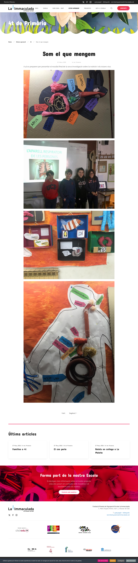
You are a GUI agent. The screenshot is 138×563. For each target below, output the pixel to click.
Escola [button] (45, 8)
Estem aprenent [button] (74, 8)
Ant (63, 413)
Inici (36, 8)
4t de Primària (76, 62)
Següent (72, 413)
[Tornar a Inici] (21, 8)
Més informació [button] (131, 560)
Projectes (87, 8)
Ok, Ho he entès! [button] (102, 560)
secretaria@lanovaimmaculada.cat (122, 2)
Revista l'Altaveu (9, 2)
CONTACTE (123, 8)
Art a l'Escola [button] (101, 8)
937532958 (98, 2)
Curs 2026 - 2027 (58, 8)
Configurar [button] (121, 560)
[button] (111, 8)
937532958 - (118, 513)
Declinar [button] (112, 560)
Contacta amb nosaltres (69, 492)
